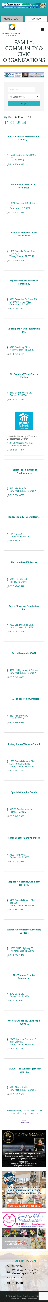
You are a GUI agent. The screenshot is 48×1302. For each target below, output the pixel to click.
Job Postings (22, 1113)
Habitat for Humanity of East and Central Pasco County (22, 437)
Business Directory (14, 1110)
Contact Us (33, 1113)
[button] (12, 19)
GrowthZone (32, 1298)
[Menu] (42, 29)
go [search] (25, 103)
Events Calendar (30, 1110)
